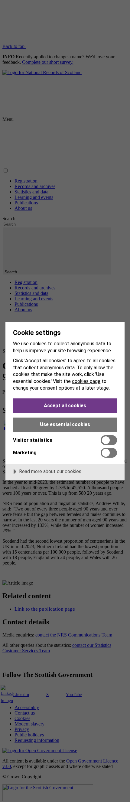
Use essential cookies (65, 424)
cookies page (86, 381)
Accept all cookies (65, 405)
